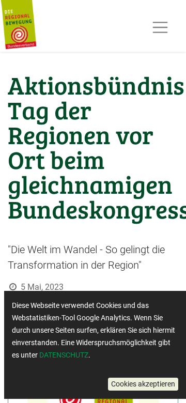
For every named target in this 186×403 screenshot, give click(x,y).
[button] (143, 384)
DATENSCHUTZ (63, 355)
